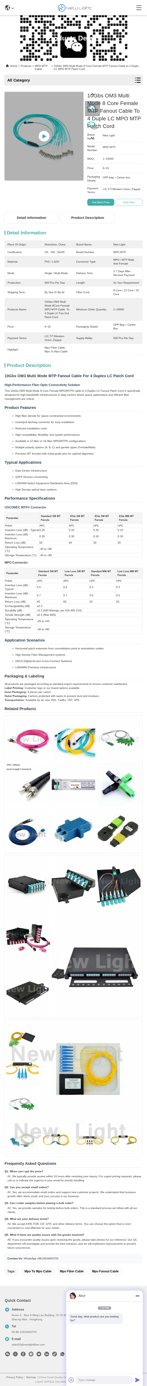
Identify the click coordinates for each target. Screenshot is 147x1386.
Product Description (87, 218)
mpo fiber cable (72, 1271)
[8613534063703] (62, 1355)
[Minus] (137, 1296)
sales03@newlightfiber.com (28, 1344)
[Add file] (71, 1380)
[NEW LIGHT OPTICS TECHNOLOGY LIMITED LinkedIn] (46, 1355)
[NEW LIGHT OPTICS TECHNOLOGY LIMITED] (75, 7)
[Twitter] (15, 1355)
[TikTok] (54, 1355)
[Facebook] (23, 1355)
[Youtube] (39, 1355)
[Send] (137, 1380)
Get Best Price (100, 202)
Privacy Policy (14, 1377)
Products (26, 65)
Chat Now (129, 202)
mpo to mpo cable (37, 1271)
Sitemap (31, 1377)
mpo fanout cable (105, 1271)
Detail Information (31, 218)
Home (13, 65)
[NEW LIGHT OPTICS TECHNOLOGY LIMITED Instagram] (31, 1355)
